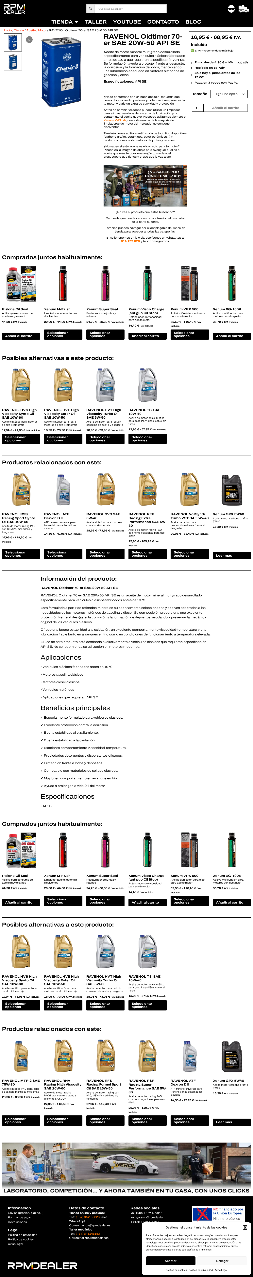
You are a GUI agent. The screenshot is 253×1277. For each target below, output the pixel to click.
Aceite (31, 30)
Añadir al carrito (225, 108)
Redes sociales (145, 1208)
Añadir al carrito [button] (18, 336)
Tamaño (199, 94)
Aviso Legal (221, 1269)
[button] (245, 1227)
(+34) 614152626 (88, 1217)
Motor (42, 30)
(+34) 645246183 (88, 1233)
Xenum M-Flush (115, 120)
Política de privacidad (201, 1269)
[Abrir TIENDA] (76, 22)
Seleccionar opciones (57, 334)
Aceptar (171, 1261)
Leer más (224, 555)
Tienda (19, 30)
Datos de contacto (86, 1208)
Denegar (222, 1261)
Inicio (8, 30)
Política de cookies (176, 1269)
